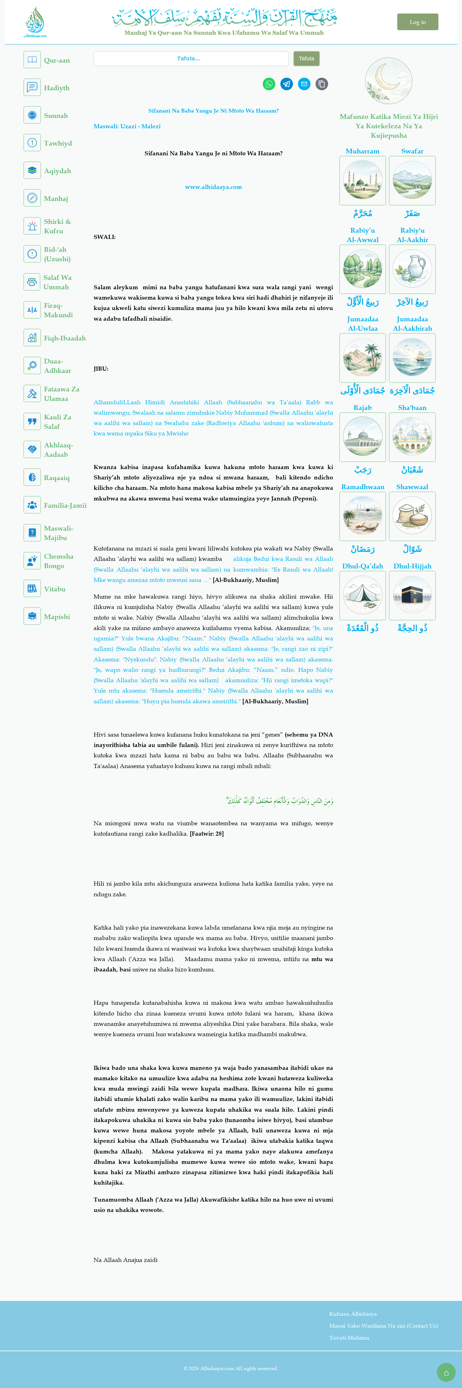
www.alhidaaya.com (213, 187)
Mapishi (57, 616)
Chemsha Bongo (59, 561)
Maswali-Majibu (58, 533)
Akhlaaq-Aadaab (58, 450)
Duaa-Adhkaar (57, 366)
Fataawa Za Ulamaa (62, 394)
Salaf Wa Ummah (57, 282)
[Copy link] (322, 84)
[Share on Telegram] (286, 84)
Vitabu (54, 589)
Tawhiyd (58, 143)
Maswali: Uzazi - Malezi (127, 126)
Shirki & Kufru (57, 226)
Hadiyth (56, 88)
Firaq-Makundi (58, 310)
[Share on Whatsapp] (269, 84)
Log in (418, 22)
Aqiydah (57, 171)
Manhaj (56, 198)
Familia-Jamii (65, 505)
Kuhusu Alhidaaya (353, 1313)
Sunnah (56, 115)
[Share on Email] (304, 84)
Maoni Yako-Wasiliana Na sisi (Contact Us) (383, 1325)
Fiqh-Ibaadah (65, 338)
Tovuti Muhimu (349, 1337)
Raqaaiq (57, 477)
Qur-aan (57, 60)
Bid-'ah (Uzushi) (57, 254)
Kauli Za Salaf (57, 422)
